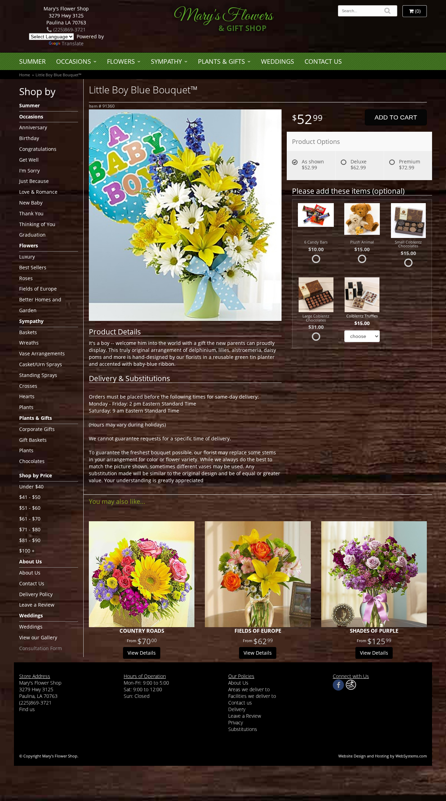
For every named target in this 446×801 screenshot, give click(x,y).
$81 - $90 (29, 540)
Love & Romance (38, 191)
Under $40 (31, 486)
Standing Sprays (38, 375)
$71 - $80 (29, 529)
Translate (73, 43)
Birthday (29, 138)
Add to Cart (396, 117)
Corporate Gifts (37, 429)
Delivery (236, 709)
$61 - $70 (29, 518)
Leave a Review (36, 604)
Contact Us (323, 61)
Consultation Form (40, 648)
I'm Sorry (29, 170)
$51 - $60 (29, 508)
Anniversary (33, 127)
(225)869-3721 (69, 29)
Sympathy (166, 61)
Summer (32, 61)
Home (24, 74)
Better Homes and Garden (40, 305)
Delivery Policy (36, 594)
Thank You (31, 213)
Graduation (32, 234)
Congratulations (37, 149)
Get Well (29, 159)
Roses (26, 278)
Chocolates (32, 461)
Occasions (73, 61)
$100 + (26, 550)
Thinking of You (37, 224)
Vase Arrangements (42, 353)
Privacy (235, 722)
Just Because (34, 181)
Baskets (28, 332)
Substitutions (242, 729)
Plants (26, 407)
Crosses (28, 386)
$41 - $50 (29, 497)
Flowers (121, 61)
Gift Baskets (33, 440)
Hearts (26, 396)
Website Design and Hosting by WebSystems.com (382, 755)
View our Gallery (38, 637)
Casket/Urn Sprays (40, 364)
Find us (27, 709)
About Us (29, 572)
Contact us (240, 702)
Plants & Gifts (221, 61)
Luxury (27, 256)
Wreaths (29, 342)
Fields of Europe (38, 288)
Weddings (277, 61)
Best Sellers (32, 267)
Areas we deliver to (249, 689)
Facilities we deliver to (252, 696)
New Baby (31, 202)
